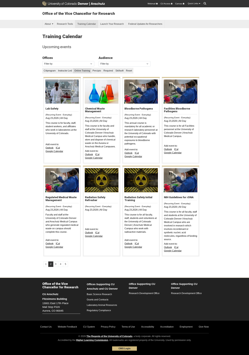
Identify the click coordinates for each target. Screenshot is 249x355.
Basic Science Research (99, 294)
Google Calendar (54, 151)
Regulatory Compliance (99, 310)
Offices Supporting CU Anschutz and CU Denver (102, 286)
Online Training (82, 70)
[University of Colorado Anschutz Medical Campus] (98, 4)
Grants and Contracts (97, 299)
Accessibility (147, 327)
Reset (129, 70)
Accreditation (167, 327)
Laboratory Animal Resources (102, 305)
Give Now (204, 327)
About (48, 24)
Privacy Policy (108, 327)
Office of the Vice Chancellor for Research (78, 13)
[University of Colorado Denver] (65, 4)
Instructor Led (65, 70)
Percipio (97, 70)
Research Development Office (144, 293)
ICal (58, 148)
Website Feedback (67, 327)
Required (108, 70)
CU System (89, 327)
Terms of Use (128, 327)
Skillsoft (119, 70)
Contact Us (46, 327)
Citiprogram (50, 70)
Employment (186, 327)
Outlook (49, 148)
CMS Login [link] (124, 348)
